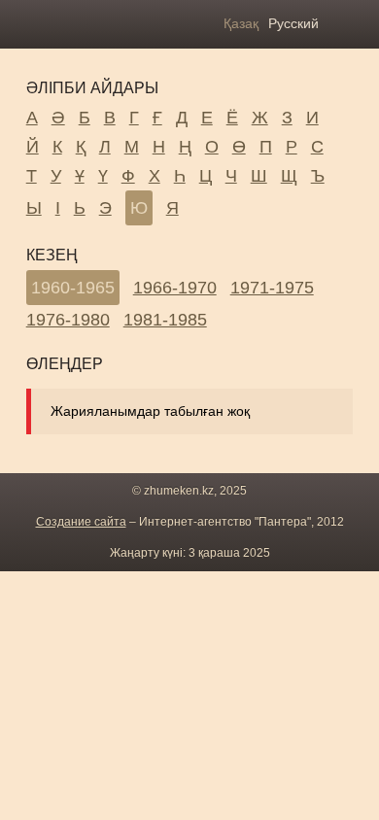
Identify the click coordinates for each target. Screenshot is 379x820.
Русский (293, 23)
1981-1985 (165, 319)
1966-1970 (175, 287)
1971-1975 (272, 287)
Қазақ (241, 23)
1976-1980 (68, 319)
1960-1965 (73, 287)
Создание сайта (81, 522)
